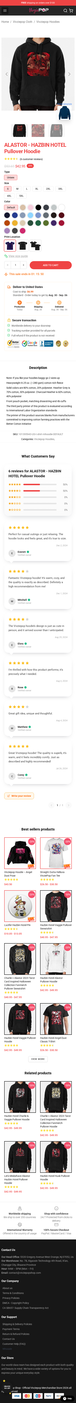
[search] (65, 10)
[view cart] (71, 10)
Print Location (12, 236)
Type (7, 171)
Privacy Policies (10, 1298)
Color (7, 201)
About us (7, 1288)
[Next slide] (69, 74)
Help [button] (70, 1398)
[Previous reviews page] (51, 805)
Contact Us (8, 1339)
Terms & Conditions (13, 1293)
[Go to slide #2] (38, 130)
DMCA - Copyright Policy (15, 1303)
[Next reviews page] (68, 805)
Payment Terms (11, 1329)
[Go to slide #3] (56, 130)
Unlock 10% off (7, 1387)
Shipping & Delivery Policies (17, 1324)
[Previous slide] (7, 74)
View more (38, 1059)
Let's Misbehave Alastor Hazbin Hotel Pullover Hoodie (17, 1179)
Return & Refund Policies (15, 1334)
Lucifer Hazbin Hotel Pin (17, 925)
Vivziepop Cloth (22, 21)
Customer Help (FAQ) (14, 1343)
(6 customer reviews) (31, 159)
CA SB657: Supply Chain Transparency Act (25, 1307)
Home (5, 21)
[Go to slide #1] (19, 130)
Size (6, 183)
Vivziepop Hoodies (48, 21)
